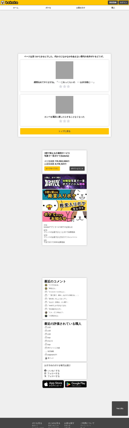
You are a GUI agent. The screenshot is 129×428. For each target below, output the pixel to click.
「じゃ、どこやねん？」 (55, 312)
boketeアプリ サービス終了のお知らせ (58, 226)
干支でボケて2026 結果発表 (54, 241)
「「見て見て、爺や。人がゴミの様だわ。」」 (63, 295)
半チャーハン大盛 (54, 348)
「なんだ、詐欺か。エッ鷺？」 (58, 302)
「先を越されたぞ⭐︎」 (54, 309)
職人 (113, 8)
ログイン (123, 2)
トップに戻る (64, 131)
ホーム (15, 8)
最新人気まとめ (53, 425)
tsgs (49, 337)
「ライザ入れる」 (53, 285)
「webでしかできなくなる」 (57, 305)
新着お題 (67, 425)
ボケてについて (85, 425)
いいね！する (53, 370)
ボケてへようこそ (77, 168)
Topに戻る (119, 408)
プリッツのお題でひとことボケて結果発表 (59, 231)
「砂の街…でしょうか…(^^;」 (57, 299)
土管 (49, 327)
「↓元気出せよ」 (53, 316)
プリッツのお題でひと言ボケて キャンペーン (60, 236)
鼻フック (51, 358)
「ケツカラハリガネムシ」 (56, 292)
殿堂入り (35, 425)
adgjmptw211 (52, 355)
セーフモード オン (52, 168)
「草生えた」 (52, 288)
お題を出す (80, 8)
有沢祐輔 (51, 351)
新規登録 (112, 2)
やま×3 (50, 341)
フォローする (52, 373)
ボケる (48, 8)
